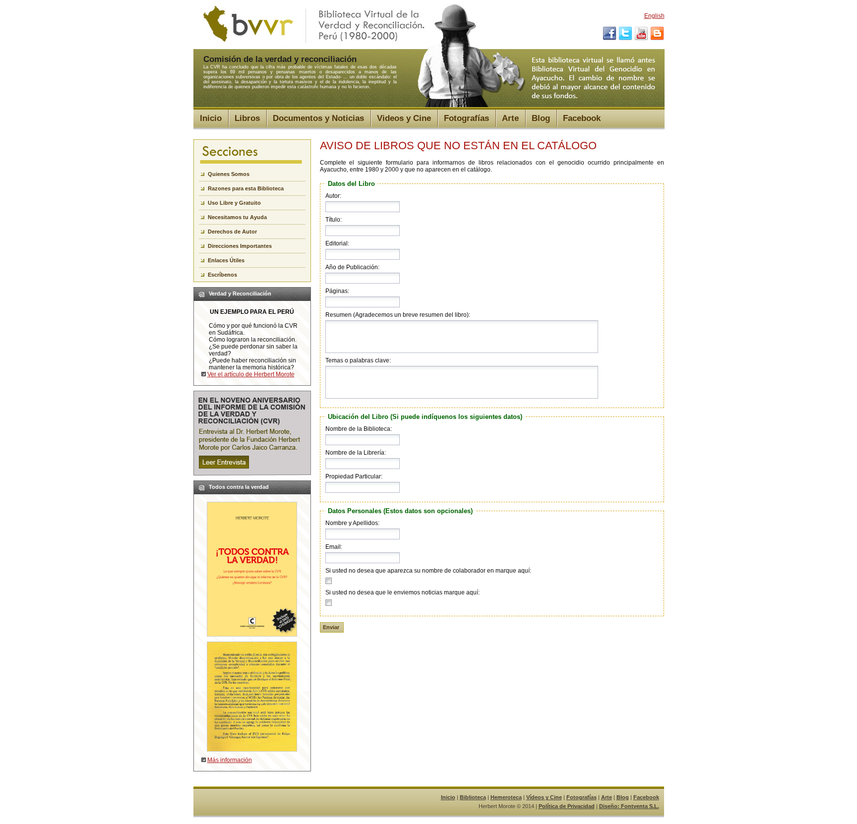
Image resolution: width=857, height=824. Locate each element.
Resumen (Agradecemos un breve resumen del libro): (397, 314)
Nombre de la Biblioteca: (358, 428)
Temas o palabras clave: (358, 360)
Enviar (331, 627)
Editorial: (337, 243)
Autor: (333, 195)
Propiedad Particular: (353, 476)
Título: (333, 219)
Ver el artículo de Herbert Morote (251, 374)
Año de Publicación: (352, 267)
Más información (229, 760)
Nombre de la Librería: (355, 452)
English (654, 15)
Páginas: (337, 291)
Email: (333, 546)
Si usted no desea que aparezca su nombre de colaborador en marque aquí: (428, 570)
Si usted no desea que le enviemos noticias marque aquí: (402, 592)
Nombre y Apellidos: (352, 523)
